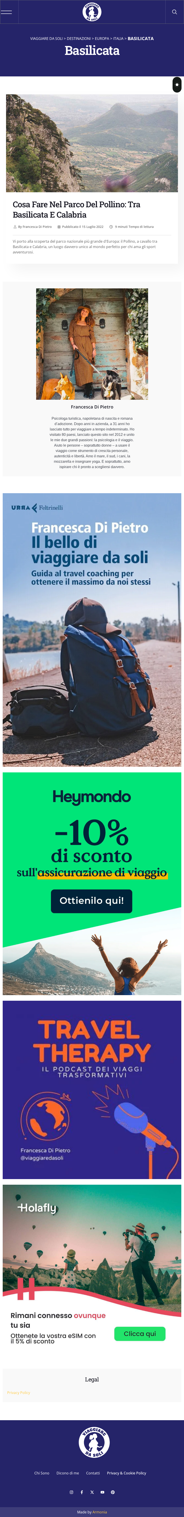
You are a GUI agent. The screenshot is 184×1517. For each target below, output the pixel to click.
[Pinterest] (112, 1492)
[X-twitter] (92, 1492)
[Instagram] (71, 1492)
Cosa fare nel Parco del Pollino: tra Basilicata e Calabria (76, 209)
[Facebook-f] (81, 1492)
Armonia (99, 1512)
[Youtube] (102, 1492)
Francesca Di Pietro (35, 227)
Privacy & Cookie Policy (126, 1473)
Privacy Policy (18, 1392)
